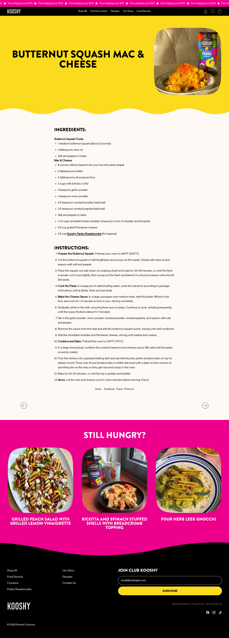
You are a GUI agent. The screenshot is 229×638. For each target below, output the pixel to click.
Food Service (144, 11)
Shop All (82, 11)
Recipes (115, 11)
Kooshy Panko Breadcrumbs (84, 233)
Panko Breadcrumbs (19, 589)
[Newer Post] (205, 405)
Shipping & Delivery (181, 604)
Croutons (12, 583)
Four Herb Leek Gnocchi (188, 519)
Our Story (128, 11)
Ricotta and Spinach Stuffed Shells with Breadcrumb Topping (114, 523)
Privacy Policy (198, 604)
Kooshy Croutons (25, 624)
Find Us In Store (98, 11)
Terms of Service (214, 604)
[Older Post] (24, 405)
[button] (212, 11)
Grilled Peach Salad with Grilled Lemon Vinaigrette (40, 521)
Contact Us (69, 583)
